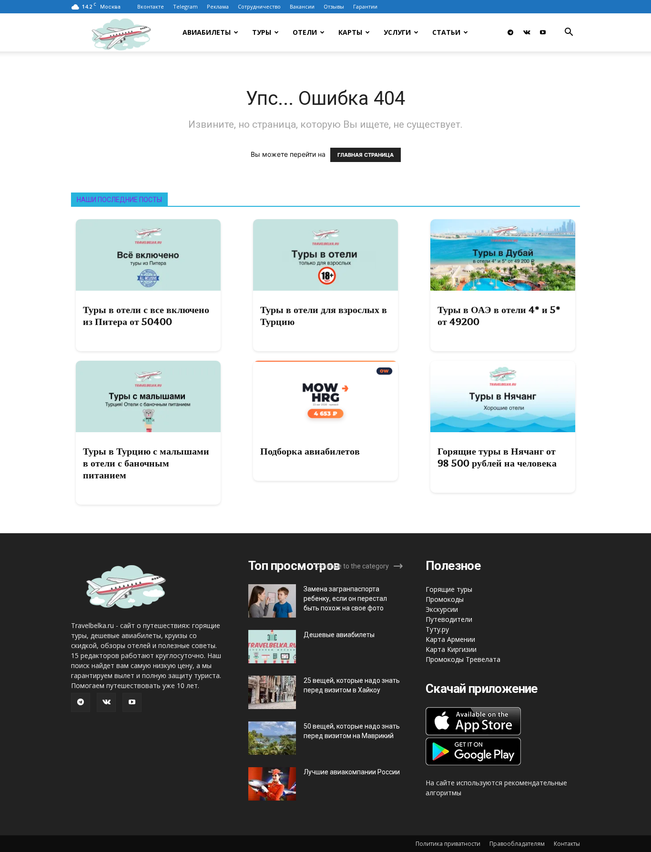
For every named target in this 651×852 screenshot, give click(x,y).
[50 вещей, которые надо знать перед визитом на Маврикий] (272, 738)
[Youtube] (543, 32)
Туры (261, 32)
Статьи (446, 32)
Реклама (218, 6)
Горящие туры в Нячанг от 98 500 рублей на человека (497, 457)
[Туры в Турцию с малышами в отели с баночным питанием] (148, 396)
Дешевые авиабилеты (339, 635)
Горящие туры (449, 589)
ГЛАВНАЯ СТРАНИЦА (365, 155)
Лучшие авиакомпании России (352, 772)
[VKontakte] (526, 32)
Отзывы (334, 6)
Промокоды (445, 599)
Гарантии (365, 6)
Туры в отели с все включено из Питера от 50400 (146, 315)
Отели (305, 32)
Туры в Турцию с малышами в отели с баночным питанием (146, 463)
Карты (350, 32)
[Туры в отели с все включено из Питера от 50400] (148, 255)
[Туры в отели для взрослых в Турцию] (325, 255)
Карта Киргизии (451, 649)
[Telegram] (510, 32)
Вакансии (302, 6)
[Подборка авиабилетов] (325, 396)
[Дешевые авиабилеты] (272, 646)
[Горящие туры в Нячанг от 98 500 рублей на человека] (502, 396)
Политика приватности (448, 844)
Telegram (185, 6)
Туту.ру (437, 629)
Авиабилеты (207, 32)
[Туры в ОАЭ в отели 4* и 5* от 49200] (502, 255)
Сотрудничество (259, 6)
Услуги (397, 32)
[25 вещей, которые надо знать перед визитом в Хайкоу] (272, 692)
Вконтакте (150, 6)
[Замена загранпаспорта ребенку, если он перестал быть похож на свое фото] (272, 601)
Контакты (567, 844)
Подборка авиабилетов (310, 451)
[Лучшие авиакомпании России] (272, 784)
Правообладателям (517, 844)
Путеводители (449, 619)
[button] (568, 33)
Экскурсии (442, 609)
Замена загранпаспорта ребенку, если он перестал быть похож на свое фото (345, 598)
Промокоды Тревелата (463, 659)
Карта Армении (450, 639)
